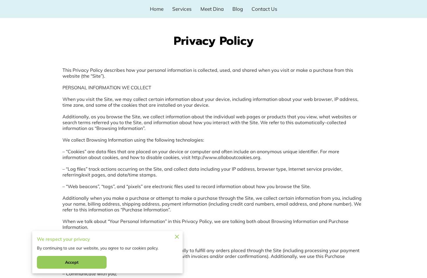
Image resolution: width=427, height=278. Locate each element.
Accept (72, 262)
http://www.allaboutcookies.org (226, 157)
